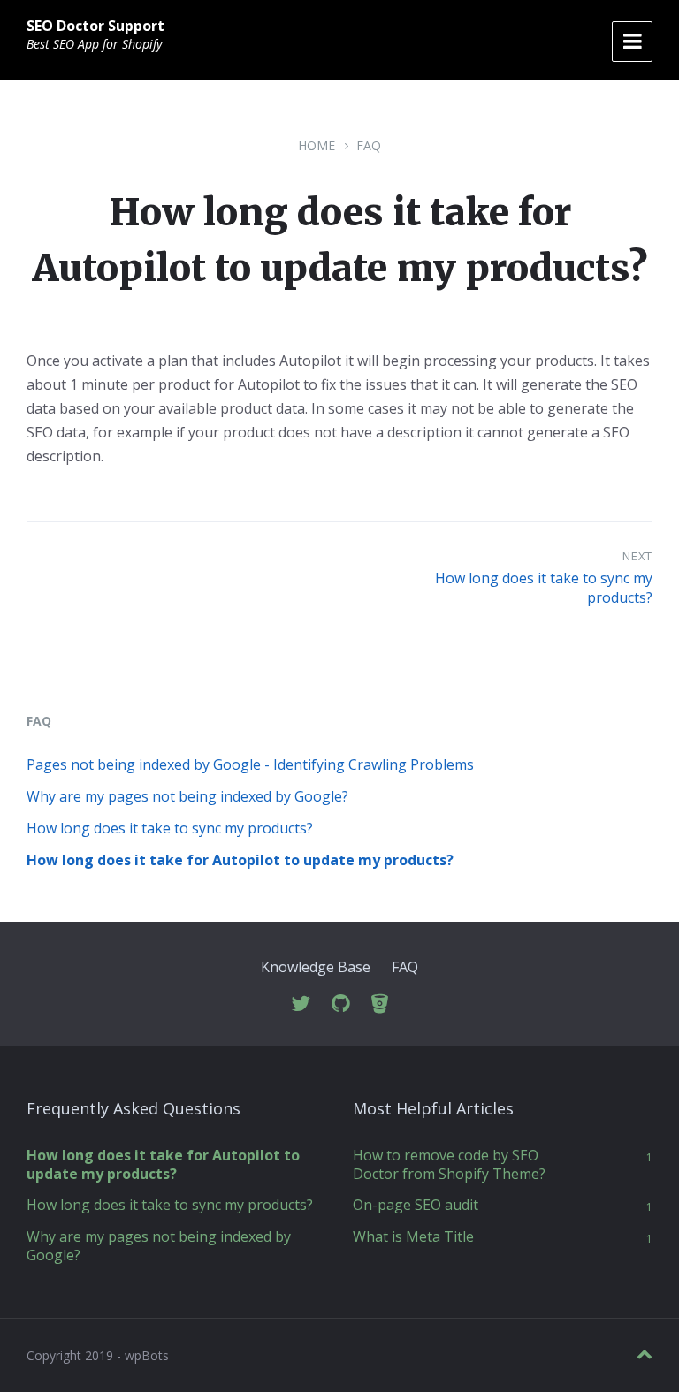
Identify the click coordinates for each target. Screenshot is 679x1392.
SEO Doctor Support (95, 25)
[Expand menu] (632, 41)
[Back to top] (644, 1354)
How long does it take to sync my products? (170, 828)
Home (316, 145)
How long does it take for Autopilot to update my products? (240, 860)
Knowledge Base (315, 967)
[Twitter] (300, 1004)
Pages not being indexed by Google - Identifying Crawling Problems (250, 764)
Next (637, 556)
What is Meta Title (413, 1236)
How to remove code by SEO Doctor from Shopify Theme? (449, 1164)
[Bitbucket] (379, 1004)
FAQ (368, 145)
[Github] (341, 1004)
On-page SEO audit (415, 1204)
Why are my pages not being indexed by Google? (187, 796)
